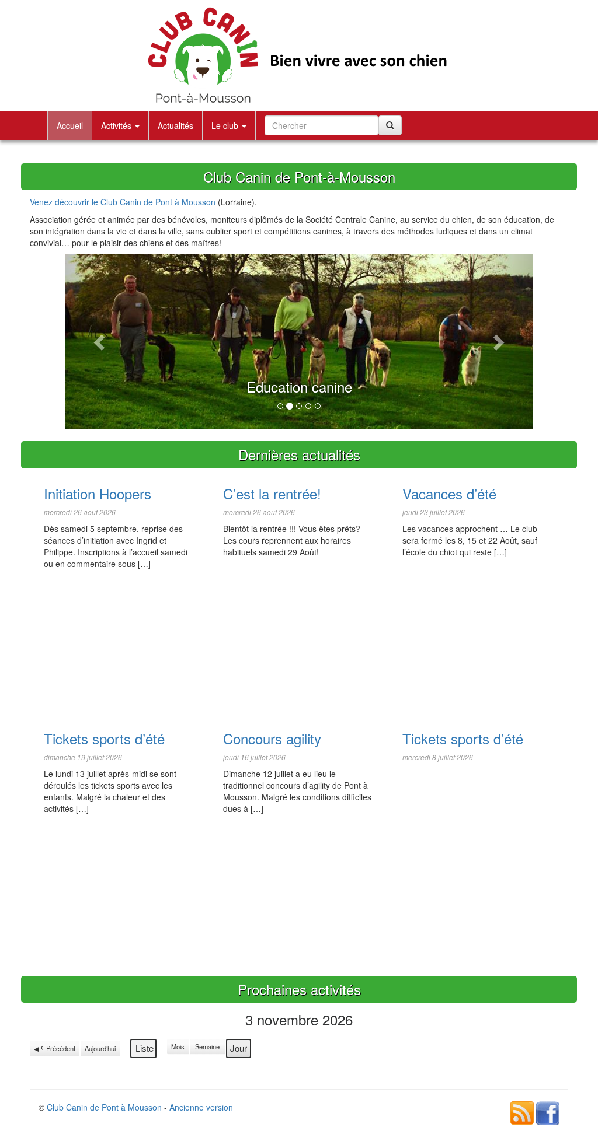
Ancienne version (201, 1107)
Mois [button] (178, 1046)
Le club (226, 125)
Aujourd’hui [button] (100, 1048)
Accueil (70, 125)
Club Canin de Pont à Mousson (104, 1107)
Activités (117, 125)
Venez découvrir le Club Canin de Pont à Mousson (122, 202)
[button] (100, 341)
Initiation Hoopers (97, 493)
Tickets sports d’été (104, 738)
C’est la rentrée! (272, 493)
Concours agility (272, 738)
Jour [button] (238, 1048)
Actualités (175, 125)
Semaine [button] (207, 1046)
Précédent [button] (60, 1048)
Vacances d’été (449, 493)
